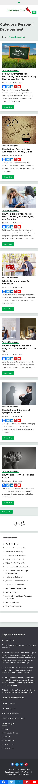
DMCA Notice (9, 740)
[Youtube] (19, 86)
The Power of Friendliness (15, 584)
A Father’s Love (11, 592)
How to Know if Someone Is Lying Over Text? (16, 411)
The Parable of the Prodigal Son (17, 567)
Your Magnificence (12, 602)
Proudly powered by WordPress (17, 772)
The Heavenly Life (9, 708)
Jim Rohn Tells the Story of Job (16, 581)
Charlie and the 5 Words (14, 559)
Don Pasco (18, 83)
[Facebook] (4, 86)
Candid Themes (25, 774)
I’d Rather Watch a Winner (15, 555)
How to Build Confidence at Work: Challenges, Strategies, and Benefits (18, 216)
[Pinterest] (15, 86)
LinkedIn (21, 764)
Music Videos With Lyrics (11, 713)
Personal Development (10, 70)
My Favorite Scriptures (13, 577)
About (6, 729)
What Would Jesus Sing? (14, 552)
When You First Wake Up (15, 563)
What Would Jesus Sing (10, 718)
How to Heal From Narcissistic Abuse (18, 476)
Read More (8, 107)
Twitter (17, 764)
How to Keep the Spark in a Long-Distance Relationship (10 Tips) (19, 348)
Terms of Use (9, 748)
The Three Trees (11, 544)
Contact (7, 737)
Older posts (6, 512)
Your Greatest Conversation (15, 588)
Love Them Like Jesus (13, 606)
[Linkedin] (11, 86)
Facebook (12, 764)
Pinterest (26, 764)
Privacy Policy (9, 744)
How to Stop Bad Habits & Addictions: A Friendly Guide (17, 150)
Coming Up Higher (8, 703)
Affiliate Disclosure (11, 733)
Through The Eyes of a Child (16, 548)
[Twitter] (8, 86)
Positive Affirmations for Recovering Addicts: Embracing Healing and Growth (19, 76)
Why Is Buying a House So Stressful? (15, 282)
